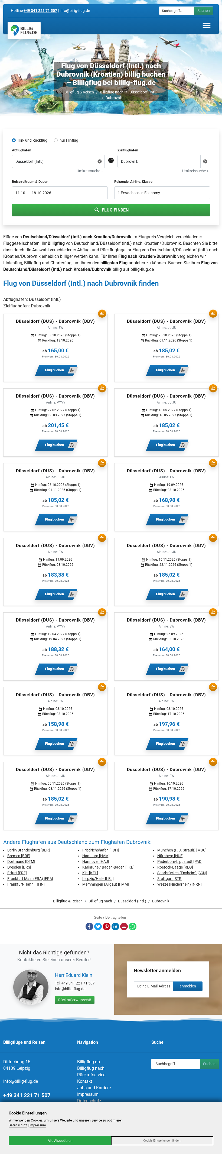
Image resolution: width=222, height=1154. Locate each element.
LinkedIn (115, 926)
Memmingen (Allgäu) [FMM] (105, 884)
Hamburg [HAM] (96, 856)
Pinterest (106, 926)
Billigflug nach (111, 92)
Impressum (88, 1094)
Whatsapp (132, 926)
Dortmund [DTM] (21, 861)
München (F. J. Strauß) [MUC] (182, 850)
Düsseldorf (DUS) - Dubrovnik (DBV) (55, 321)
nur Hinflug (69, 140)
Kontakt (84, 1081)
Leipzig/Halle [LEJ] (98, 878)
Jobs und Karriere (94, 1087)
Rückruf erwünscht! (74, 1000)
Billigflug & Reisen (79, 92)
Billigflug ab (88, 1061)
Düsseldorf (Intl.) (143, 92)
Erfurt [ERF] (17, 873)
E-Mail (124, 926)
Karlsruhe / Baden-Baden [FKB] (108, 867)
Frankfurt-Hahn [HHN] (26, 884)
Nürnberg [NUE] (170, 856)
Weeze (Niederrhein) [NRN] (179, 884)
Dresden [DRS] (19, 867)
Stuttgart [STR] (169, 878)
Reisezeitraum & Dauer (30, 182)
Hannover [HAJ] (95, 861)
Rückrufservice (91, 1074)
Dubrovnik (114, 98)
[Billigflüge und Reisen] (24, 30)
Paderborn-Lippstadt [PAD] (180, 861)
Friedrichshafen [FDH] (100, 850)
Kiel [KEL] (90, 873)
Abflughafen (21, 150)
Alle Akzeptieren (60, 1141)
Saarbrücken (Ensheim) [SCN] (182, 873)
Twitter (98, 926)
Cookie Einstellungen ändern (162, 1140)
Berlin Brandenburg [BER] (28, 850)
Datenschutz (89, 1100)
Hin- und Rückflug (32, 140)
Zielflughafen (127, 150)
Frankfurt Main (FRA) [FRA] (30, 878)
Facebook (89, 926)
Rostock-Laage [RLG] (175, 867)
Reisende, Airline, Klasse (133, 182)
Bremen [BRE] (18, 856)
